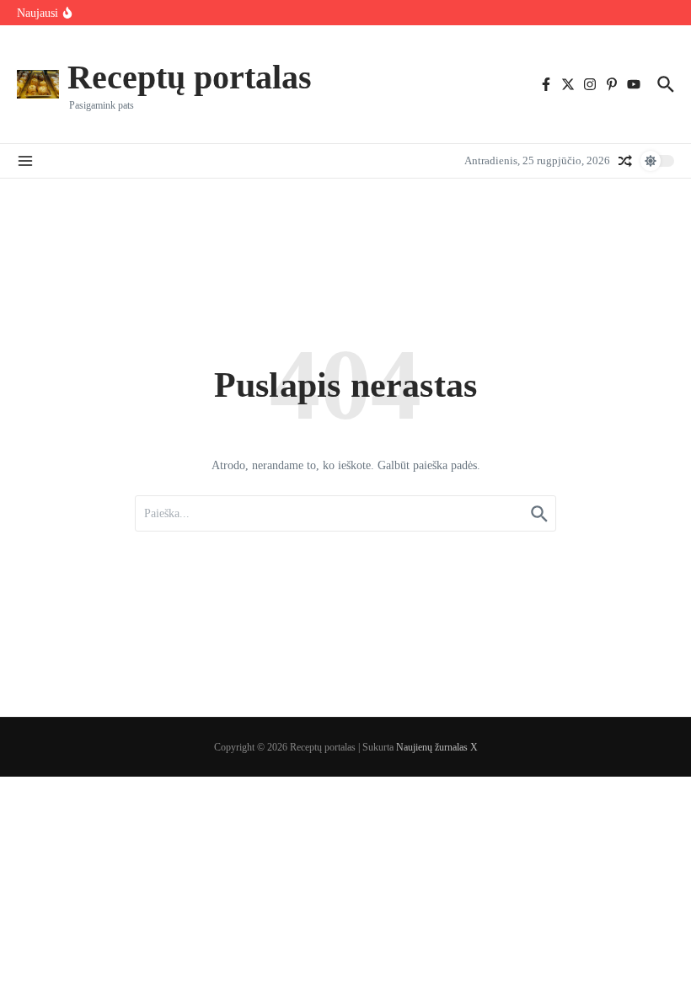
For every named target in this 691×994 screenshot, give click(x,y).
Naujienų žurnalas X (437, 747)
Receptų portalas (189, 77)
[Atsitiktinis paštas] (625, 161)
